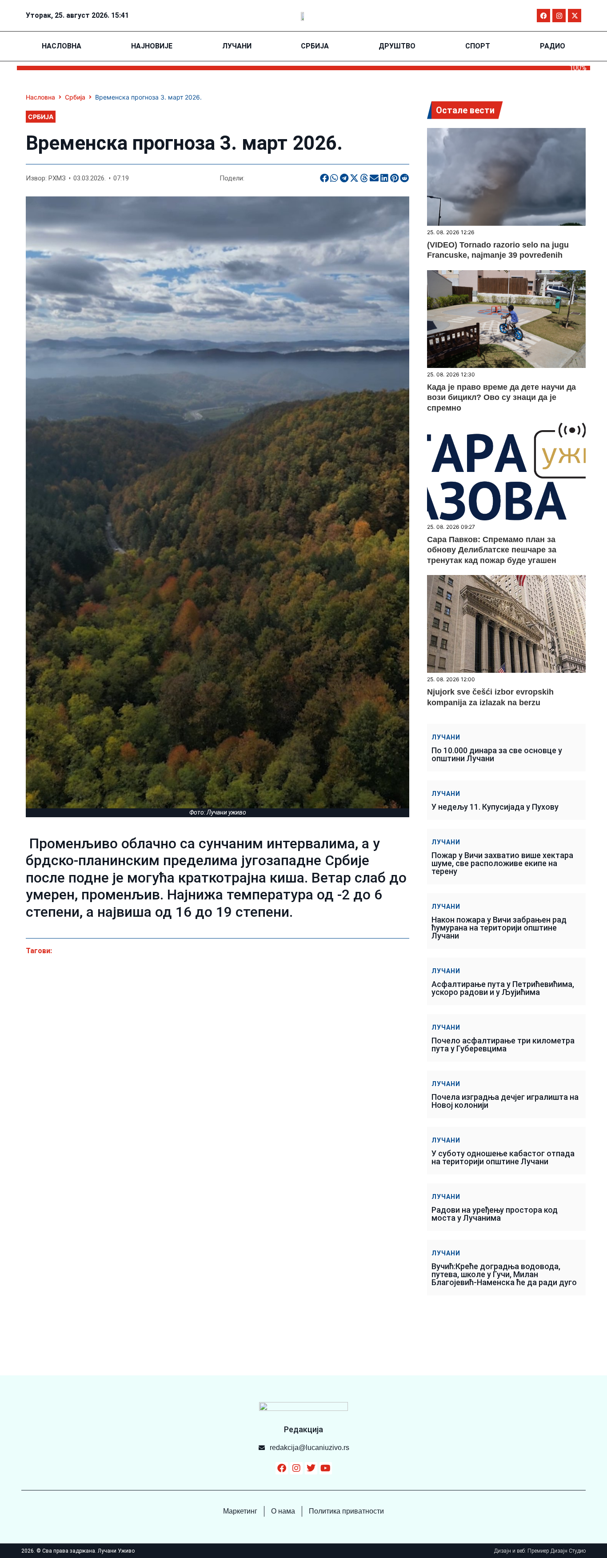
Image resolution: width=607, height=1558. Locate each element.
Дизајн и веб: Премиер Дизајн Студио (540, 1551)
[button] (324, 178)
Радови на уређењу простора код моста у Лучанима (494, 1213)
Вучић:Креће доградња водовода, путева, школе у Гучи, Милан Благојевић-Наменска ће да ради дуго (504, 1274)
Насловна (61, 46)
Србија (315, 46)
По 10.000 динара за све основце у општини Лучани (496, 754)
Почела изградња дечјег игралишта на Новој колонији (505, 1101)
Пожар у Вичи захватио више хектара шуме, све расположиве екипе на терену (502, 863)
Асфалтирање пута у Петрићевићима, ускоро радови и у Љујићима (502, 988)
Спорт (477, 46)
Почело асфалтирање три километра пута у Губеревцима (503, 1044)
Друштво (397, 46)
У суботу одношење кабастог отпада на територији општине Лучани (503, 1157)
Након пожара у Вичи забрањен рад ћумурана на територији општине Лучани (499, 927)
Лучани (237, 46)
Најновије (151, 46)
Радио (552, 46)
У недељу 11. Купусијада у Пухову (495, 806)
